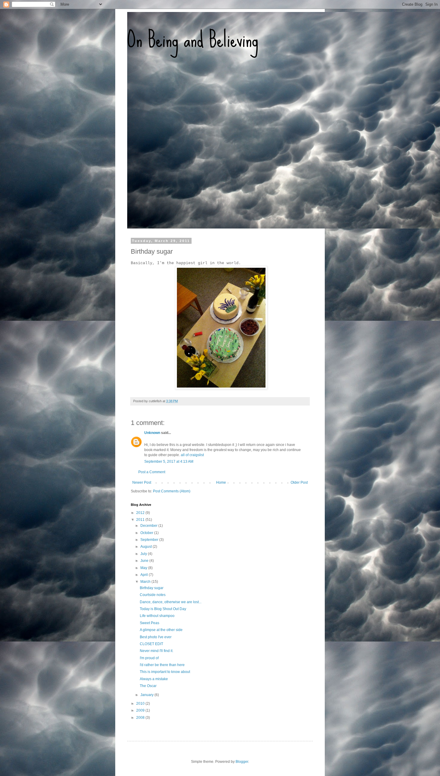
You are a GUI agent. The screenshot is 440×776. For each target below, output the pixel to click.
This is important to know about (165, 672)
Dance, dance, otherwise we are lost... (170, 602)
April (144, 575)
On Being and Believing (192, 39)
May (144, 568)
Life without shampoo (157, 616)
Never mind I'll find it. (156, 651)
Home (221, 482)
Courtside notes (153, 595)
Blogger (242, 762)
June (144, 561)
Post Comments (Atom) (171, 491)
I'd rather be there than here (162, 665)
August (146, 546)
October (147, 533)
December (149, 526)
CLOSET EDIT (151, 644)
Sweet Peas (149, 623)
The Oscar (148, 686)
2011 (140, 520)
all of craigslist (192, 455)
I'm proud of (149, 658)
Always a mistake (154, 679)
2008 (140, 718)
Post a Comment (151, 472)
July (144, 554)
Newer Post (141, 482)
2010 (140, 703)
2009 (140, 710)
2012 (140, 513)
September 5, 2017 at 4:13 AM (168, 461)
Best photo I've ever (156, 637)
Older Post (299, 482)
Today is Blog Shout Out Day (163, 609)
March (145, 582)
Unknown (152, 433)
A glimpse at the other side (161, 630)
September (149, 540)
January (147, 695)
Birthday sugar (151, 588)
